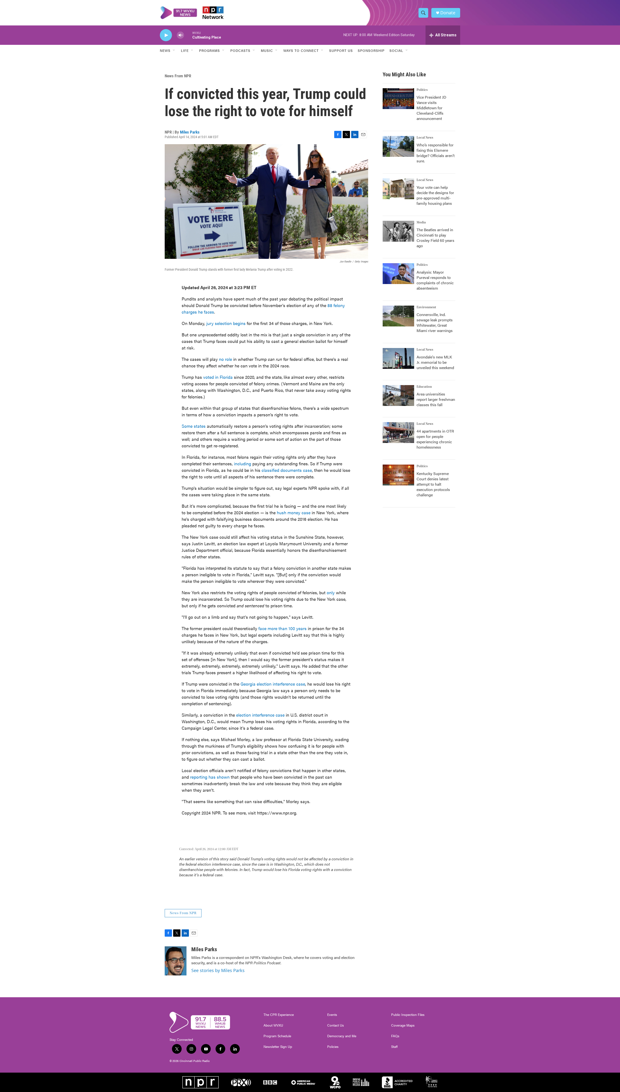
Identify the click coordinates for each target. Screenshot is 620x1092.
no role (225, 359)
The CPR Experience (279, 1015)
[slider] (188, 35)
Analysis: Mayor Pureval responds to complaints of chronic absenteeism (435, 280)
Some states (194, 426)
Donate (447, 12)
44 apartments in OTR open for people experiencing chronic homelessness (435, 439)
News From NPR (178, 75)
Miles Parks (190, 132)
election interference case (260, 715)
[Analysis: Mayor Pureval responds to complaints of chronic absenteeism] (398, 273)
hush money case (293, 512)
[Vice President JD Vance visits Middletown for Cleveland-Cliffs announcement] (398, 98)
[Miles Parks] (175, 960)
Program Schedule (277, 1036)
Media (421, 222)
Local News (425, 138)
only (331, 592)
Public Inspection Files (408, 1015)
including (242, 463)
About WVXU (273, 1025)
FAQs (395, 1036)
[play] (166, 35)
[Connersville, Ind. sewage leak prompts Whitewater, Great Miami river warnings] (398, 316)
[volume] (180, 35)
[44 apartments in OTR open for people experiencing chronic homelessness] (398, 432)
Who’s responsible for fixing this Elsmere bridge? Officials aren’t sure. (436, 153)
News (165, 50)
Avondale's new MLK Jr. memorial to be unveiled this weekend (435, 362)
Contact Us (335, 1025)
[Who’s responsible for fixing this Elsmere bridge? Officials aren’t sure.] (398, 146)
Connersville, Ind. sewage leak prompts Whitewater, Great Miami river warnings (435, 322)
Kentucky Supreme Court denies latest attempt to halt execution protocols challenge (433, 484)
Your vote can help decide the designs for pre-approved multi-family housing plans (435, 195)
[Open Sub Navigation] (174, 50)
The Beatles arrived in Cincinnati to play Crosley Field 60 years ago (435, 237)
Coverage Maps (403, 1025)
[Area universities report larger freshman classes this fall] (398, 395)
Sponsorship (371, 50)
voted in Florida (218, 377)
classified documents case (287, 470)
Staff (394, 1047)
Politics (422, 90)
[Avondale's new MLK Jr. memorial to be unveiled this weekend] (398, 358)
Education (424, 387)
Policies (333, 1047)
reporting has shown (210, 777)
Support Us (341, 50)
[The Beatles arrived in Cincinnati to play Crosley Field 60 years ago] (398, 231)
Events (332, 1015)
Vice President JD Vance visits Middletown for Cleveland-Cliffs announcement (431, 107)
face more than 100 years (282, 628)
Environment (426, 307)
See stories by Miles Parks (218, 970)
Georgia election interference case (272, 684)
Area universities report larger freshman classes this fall (436, 399)
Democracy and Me (341, 1036)
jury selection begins (226, 323)
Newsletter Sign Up (278, 1047)
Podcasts (240, 50)
